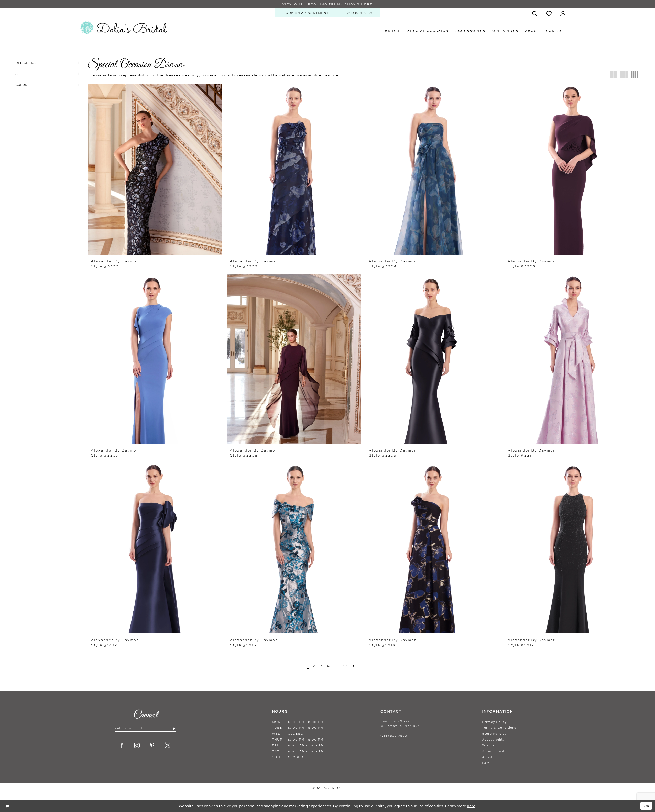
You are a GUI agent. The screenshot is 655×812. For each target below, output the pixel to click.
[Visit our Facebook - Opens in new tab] (122, 745)
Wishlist (489, 745)
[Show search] (535, 13)
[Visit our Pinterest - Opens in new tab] (152, 745)
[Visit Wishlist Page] (549, 13)
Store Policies (494, 734)
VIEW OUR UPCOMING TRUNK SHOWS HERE (327, 4)
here (471, 805)
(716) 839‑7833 (393, 736)
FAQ (485, 763)
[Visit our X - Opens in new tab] (168, 745)
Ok (646, 805)
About (487, 757)
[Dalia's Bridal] (123, 27)
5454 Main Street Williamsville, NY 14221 (400, 723)
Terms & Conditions (499, 728)
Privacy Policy (494, 722)
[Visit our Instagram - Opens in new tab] (137, 745)
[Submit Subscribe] (174, 728)
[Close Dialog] (7, 805)
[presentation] (155, 169)
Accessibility (493, 739)
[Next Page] (354, 665)
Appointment (493, 751)
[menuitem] (305, 12)
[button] (563, 13)
